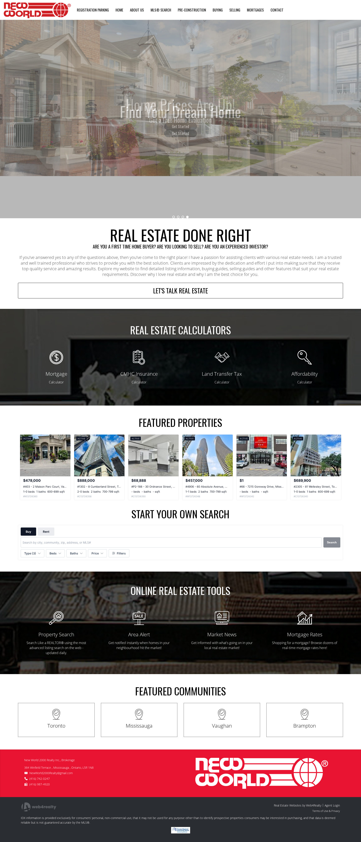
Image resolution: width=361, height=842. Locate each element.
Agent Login (332, 805)
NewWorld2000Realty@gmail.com (51, 773)
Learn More (180, 126)
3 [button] (183, 217)
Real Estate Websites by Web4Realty (297, 805)
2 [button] (178, 217)
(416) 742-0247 (39, 779)
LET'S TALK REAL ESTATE (180, 290)
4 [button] (187, 217)
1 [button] (173, 217)
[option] (180, 119)
